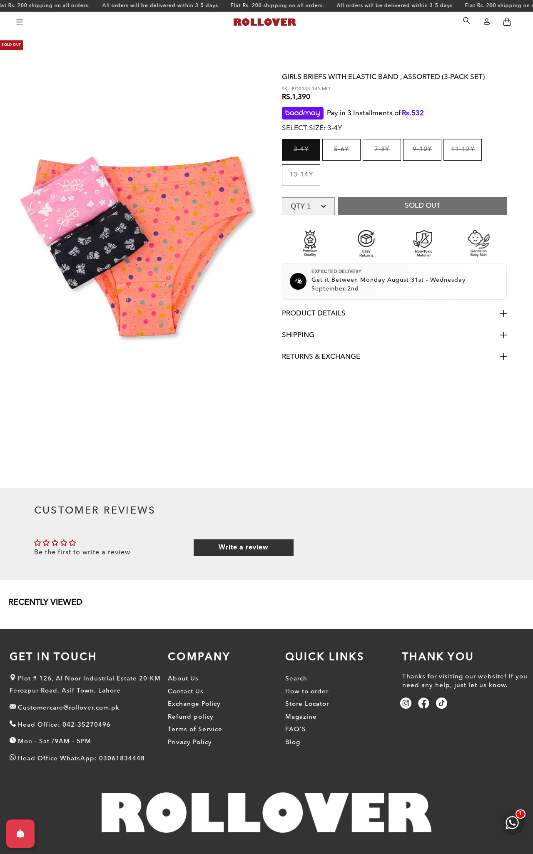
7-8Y (387, 153)
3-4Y (307, 153)
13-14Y (304, 179)
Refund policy (191, 717)
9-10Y (427, 153)
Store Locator (307, 704)
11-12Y (466, 153)
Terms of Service (195, 730)
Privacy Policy (190, 743)
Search (296, 679)
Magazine (301, 717)
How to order (307, 692)
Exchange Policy (194, 704)
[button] (19, 22)
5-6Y (347, 153)
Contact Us (186, 692)
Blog (292, 743)
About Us (183, 679)
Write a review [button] (243, 547)
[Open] (20, 833)
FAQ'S (295, 730)
